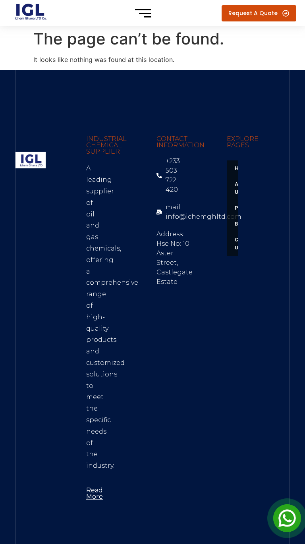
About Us (239, 188)
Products (239, 208)
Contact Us (239, 244)
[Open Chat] (287, 518)
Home (239, 168)
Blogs (239, 224)
